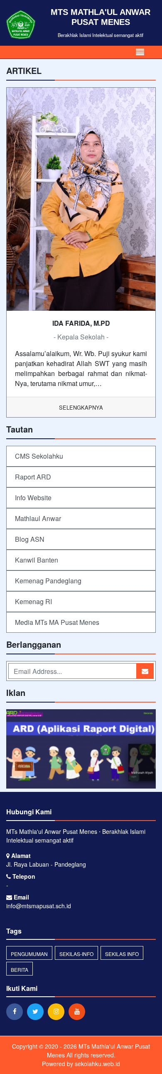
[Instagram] (58, 1011)
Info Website (33, 497)
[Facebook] (16, 1011)
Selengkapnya (81, 407)
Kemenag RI (33, 601)
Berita (19, 969)
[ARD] (81, 750)
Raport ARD (33, 477)
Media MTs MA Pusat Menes (57, 622)
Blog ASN (29, 539)
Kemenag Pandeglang (48, 580)
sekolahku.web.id (97, 1063)
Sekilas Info (122, 953)
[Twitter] (37, 1011)
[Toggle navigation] (140, 52)
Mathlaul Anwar (38, 518)
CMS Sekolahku (39, 456)
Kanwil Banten (36, 560)
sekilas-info (76, 953)
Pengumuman (29, 953)
